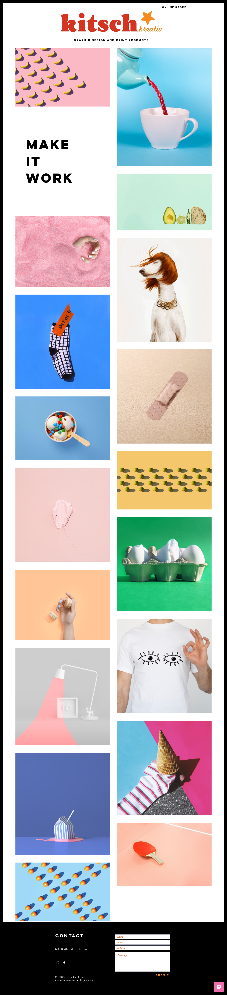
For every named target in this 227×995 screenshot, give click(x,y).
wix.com (88, 980)
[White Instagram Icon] (57, 962)
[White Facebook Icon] (64, 962)
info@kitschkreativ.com (72, 949)
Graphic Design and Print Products (111, 40)
